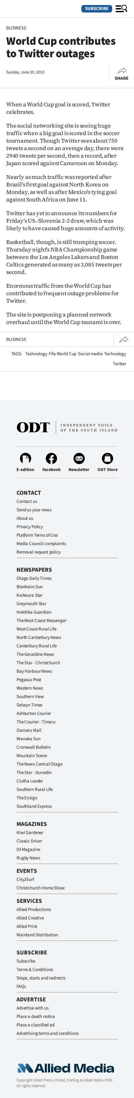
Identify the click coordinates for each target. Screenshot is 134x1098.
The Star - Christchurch (38, 663)
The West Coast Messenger (41, 620)
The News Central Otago (40, 764)
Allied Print (27, 926)
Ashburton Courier (34, 713)
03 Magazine (28, 849)
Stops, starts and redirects (41, 978)
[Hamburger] (121, 9)
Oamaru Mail (29, 730)
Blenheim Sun (30, 587)
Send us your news (34, 510)
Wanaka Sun (29, 739)
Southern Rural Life (35, 789)
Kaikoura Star (30, 595)
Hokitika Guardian (34, 612)
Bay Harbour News (34, 671)
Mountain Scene (32, 755)
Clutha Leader (30, 781)
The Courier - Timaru (36, 722)
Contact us (27, 501)
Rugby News (28, 858)
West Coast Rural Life (36, 629)
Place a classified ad (36, 1025)
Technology (36, 354)
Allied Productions (34, 909)
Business (16, 28)
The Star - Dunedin (34, 772)
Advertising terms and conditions (48, 1033)
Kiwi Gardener (30, 832)
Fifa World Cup (62, 354)
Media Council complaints (41, 543)
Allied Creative (30, 918)
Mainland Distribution (37, 935)
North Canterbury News (39, 637)
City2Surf (25, 879)
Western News (30, 688)
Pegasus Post (29, 679)
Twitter (119, 364)
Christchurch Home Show (41, 888)
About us (25, 518)
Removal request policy (39, 552)
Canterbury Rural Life (37, 646)
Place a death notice (36, 1016)
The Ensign (27, 798)
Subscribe (96, 8)
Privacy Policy (30, 527)
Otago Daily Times (34, 578)
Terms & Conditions (35, 969)
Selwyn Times (29, 705)
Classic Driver (29, 841)
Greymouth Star (31, 603)
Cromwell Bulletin (33, 747)
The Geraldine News (35, 654)
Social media (90, 354)
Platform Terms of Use (37, 535)
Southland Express (34, 806)
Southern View (30, 696)
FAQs (21, 986)
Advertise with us (32, 1008)
